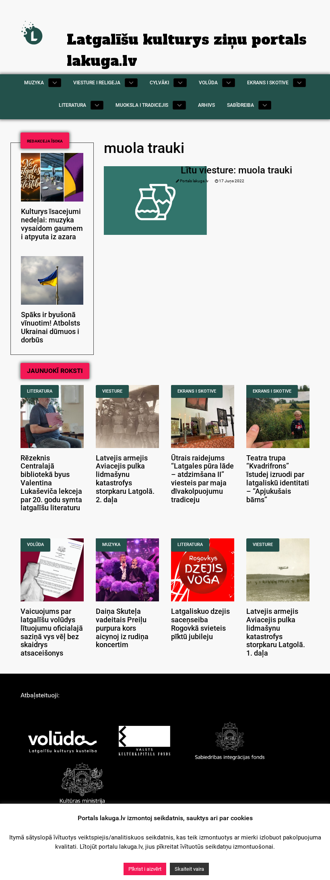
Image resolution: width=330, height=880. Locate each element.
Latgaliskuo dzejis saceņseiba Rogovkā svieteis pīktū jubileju (200, 623)
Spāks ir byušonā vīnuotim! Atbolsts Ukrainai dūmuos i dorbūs (50, 327)
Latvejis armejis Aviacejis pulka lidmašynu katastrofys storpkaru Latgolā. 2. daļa (125, 479)
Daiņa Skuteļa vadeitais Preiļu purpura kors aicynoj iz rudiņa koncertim (122, 628)
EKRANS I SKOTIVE (196, 391)
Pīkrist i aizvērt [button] (144, 869)
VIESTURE (112, 391)
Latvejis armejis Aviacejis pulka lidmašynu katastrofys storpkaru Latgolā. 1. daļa (275, 632)
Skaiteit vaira (189, 869)
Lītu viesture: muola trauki (236, 170)
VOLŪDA (35, 544)
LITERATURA (39, 391)
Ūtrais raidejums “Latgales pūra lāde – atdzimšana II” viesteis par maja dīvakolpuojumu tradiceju (202, 479)
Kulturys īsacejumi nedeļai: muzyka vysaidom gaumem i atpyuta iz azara (52, 224)
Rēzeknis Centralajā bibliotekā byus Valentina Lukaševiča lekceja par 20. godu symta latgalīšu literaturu (51, 483)
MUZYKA (111, 544)
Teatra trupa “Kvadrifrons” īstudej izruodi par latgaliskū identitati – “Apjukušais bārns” (277, 479)
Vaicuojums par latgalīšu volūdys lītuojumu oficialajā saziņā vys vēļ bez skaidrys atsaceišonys (52, 632)
